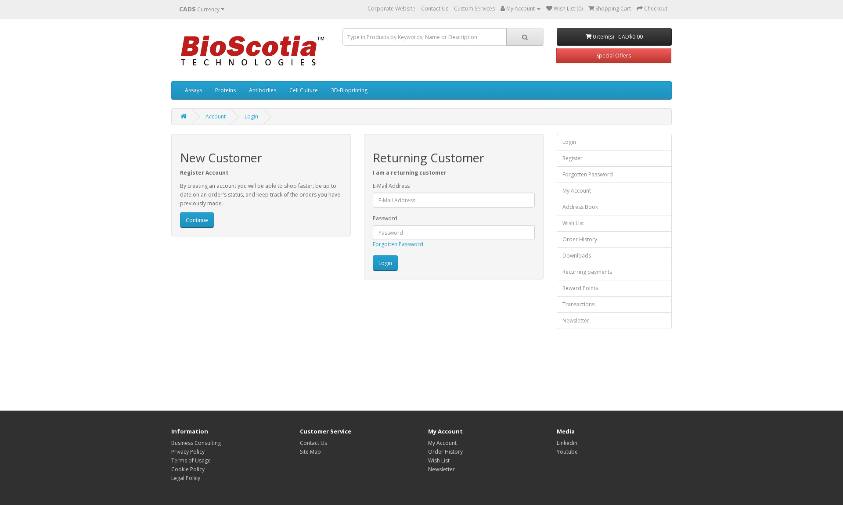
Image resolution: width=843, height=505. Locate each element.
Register (572, 158)
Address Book (580, 207)
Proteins (225, 90)
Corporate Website (391, 8)
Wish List (573, 223)
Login (251, 116)
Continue (197, 220)
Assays (193, 90)
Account (215, 116)
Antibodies (262, 90)
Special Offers (613, 55)
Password (385, 218)
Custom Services (474, 8)
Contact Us (434, 8)
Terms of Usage (191, 460)
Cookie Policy (188, 469)
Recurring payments (587, 272)
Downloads (576, 255)
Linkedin (567, 443)
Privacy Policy (188, 451)
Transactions (578, 304)
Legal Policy (185, 478)
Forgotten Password (398, 244)
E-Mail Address (391, 186)
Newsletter (575, 320)
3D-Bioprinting (349, 90)
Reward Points (580, 288)
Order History (579, 239)
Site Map (310, 451)
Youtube (567, 451)
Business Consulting (196, 443)
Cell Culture (303, 90)
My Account (576, 190)
